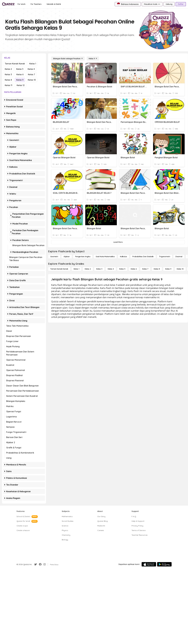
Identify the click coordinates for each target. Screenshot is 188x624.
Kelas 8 (8, 80)
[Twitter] (35, 564)
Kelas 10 (32, 80)
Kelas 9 (19, 80)
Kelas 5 (8, 74)
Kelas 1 (32, 63)
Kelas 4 (31, 69)
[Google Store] (164, 564)
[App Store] (149, 564)
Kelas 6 (20, 74)
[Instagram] (44, 564)
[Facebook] (40, 564)
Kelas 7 (31, 74)
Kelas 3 (19, 69)
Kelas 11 (8, 85)
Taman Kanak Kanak (15, 63)
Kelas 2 (8, 69)
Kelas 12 (21, 85)
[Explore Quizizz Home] (8, 4)
